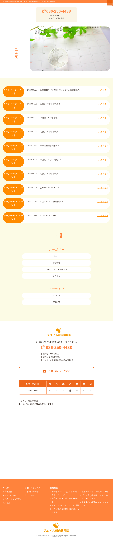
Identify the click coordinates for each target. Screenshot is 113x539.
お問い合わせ (32, 491)
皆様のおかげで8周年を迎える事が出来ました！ (61, 90)
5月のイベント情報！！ (50, 104)
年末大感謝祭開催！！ (49, 146)
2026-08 (56, 296)
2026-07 (56, 302)
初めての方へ (10, 495)
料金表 (7, 503)
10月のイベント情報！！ (51, 160)
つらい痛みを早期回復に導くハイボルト (65, 510)
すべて (56, 256)
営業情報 (56, 263)
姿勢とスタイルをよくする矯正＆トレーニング (65, 493)
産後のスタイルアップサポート (95, 491)
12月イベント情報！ (49, 215)
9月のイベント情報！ (49, 174)
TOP (7, 488)
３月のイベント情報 (48, 118)
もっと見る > (102, 90)
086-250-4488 (58, 11)
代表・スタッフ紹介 (13, 499)
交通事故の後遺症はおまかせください (95, 503)
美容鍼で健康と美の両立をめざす (65, 500)
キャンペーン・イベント (56, 269)
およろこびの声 (33, 488)
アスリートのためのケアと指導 (65, 505)
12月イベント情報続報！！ (52, 201)
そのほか (56, 276)
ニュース (31, 495)
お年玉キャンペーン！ (49, 187)
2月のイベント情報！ (49, 132)
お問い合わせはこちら (59, 371)
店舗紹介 (8, 491)
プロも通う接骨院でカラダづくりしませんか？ (95, 497)
